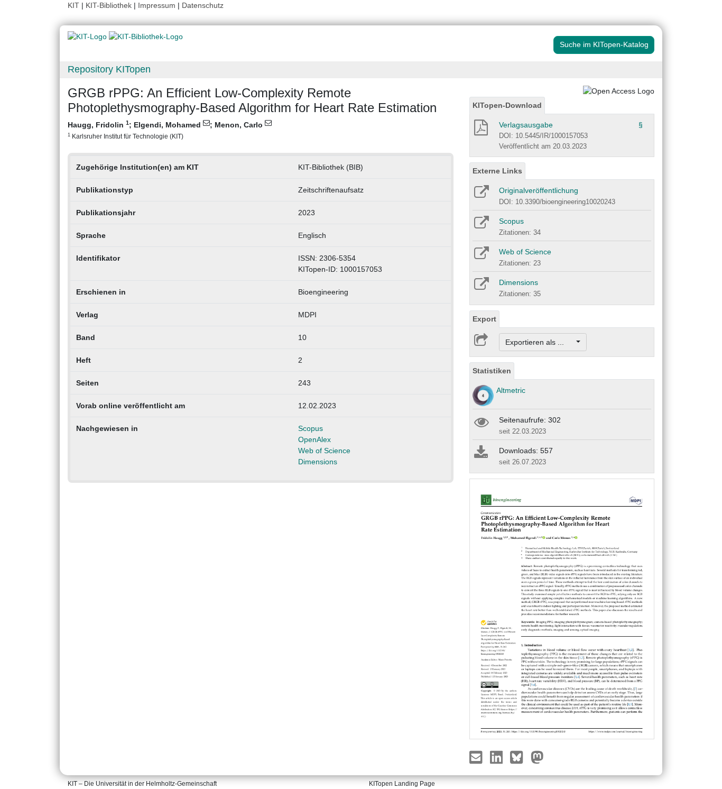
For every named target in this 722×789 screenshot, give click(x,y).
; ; (166, 130)
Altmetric (510, 390)
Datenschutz (203, 5)
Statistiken (492, 370)
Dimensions (317, 461)
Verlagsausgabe (526, 125)
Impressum (156, 5)
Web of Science (324, 450)
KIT (73, 5)
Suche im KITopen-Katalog (604, 44)
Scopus (310, 428)
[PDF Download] (480, 130)
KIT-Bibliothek (110, 5)
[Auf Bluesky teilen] (519, 757)
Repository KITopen (109, 69)
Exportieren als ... (540, 342)
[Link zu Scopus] (481, 226)
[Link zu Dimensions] (481, 287)
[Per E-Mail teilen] (477, 757)
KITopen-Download (507, 105)
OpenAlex (314, 439)
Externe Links (497, 171)
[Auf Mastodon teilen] (537, 757)
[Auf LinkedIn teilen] (498, 757)
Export (484, 319)
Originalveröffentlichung (538, 190)
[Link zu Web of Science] (481, 256)
